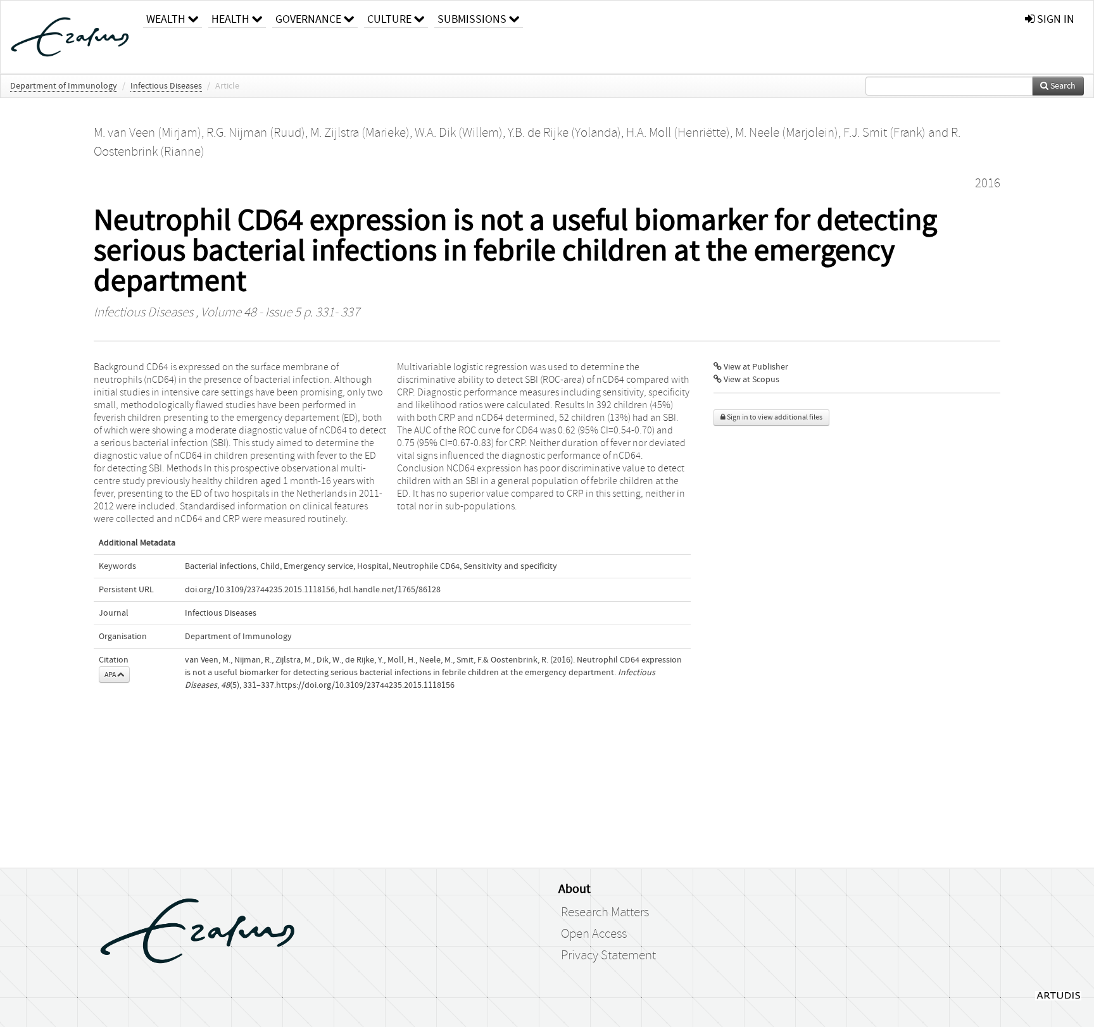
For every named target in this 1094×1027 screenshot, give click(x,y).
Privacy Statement (608, 955)
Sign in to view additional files (774, 417)
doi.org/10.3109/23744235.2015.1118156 (260, 590)
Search (1062, 86)
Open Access (594, 934)
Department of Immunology (63, 86)
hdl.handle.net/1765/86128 (390, 590)
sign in (1054, 19)
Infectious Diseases (166, 86)
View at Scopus (750, 380)
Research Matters (605, 912)
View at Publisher (755, 367)
